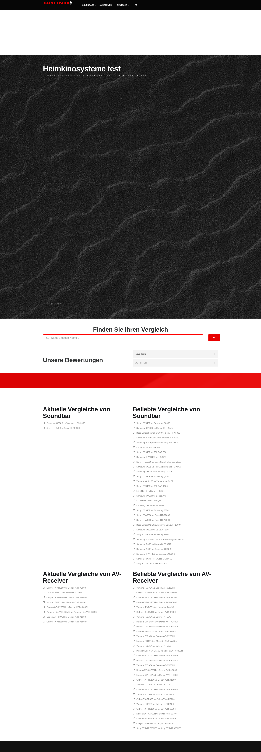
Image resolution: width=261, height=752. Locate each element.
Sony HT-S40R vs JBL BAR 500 (151, 452)
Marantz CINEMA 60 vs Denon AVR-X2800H (157, 621)
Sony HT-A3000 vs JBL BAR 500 (151, 563)
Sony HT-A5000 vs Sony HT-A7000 (153, 515)
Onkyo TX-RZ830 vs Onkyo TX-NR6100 (155, 699)
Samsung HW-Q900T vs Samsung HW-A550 (157, 437)
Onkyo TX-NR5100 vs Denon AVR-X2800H (156, 612)
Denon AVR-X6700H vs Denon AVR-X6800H (157, 670)
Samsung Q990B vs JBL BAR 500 (152, 529)
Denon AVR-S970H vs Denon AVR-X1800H (67, 617)
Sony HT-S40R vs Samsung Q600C (153, 423)
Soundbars (88, 5)
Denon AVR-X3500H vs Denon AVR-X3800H (157, 602)
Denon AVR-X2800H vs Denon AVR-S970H (156, 597)
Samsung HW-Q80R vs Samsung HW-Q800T (158, 442)
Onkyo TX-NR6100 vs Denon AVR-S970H (156, 709)
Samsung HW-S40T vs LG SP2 (151, 457)
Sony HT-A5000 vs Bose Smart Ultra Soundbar (158, 462)
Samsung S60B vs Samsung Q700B (153, 549)
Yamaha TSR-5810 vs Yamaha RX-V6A (155, 607)
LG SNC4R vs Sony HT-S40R (150, 491)
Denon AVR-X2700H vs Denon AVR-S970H (156, 714)
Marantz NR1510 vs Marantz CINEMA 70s (156, 641)
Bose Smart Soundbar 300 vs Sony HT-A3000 (158, 433)
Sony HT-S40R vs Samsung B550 (152, 534)
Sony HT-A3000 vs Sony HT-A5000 (153, 520)
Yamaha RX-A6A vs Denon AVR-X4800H (155, 665)
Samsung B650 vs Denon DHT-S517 (153, 544)
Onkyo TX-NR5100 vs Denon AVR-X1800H (156, 680)
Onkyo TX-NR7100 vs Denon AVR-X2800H (156, 592)
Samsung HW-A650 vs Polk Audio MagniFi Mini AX (160, 539)
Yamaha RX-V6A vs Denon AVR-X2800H (155, 588)
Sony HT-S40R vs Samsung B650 (152, 510)
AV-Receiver (106, 5)
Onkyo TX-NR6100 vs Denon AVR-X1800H (67, 621)
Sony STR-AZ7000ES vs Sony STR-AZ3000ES (158, 728)
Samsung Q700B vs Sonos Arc (151, 496)
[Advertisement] (130, 33)
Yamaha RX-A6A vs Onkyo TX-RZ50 (153, 646)
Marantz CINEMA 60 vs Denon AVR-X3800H (157, 626)
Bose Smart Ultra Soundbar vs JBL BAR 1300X (158, 525)
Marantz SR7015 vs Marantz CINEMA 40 (66, 602)
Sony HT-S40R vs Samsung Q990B (153, 476)
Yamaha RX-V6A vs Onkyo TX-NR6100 (155, 704)
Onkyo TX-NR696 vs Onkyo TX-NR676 (155, 723)
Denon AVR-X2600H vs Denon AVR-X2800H (68, 607)
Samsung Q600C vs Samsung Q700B (154, 471)
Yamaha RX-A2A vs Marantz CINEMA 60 (155, 694)
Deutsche (122, 5)
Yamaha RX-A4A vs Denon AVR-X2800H (155, 636)
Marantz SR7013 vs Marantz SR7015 (64, 592)
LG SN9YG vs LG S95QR (148, 500)
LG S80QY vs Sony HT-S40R (150, 505)
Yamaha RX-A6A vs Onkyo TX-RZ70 (153, 617)
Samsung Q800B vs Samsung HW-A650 (66, 423)
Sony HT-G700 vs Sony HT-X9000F (64, 428)
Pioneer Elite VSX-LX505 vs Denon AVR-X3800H (159, 651)
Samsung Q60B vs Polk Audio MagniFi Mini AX (158, 467)
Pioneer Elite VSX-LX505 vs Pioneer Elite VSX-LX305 (72, 612)
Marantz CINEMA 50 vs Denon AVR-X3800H (157, 660)
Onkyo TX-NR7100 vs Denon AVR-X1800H (67, 597)
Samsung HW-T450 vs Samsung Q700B (155, 554)
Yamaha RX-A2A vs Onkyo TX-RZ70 (153, 684)
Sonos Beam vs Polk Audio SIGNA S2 (154, 559)
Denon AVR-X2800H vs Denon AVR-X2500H (157, 689)
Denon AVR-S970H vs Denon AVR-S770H (156, 631)
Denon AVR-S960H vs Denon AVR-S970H (156, 718)
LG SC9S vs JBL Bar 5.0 (148, 447)
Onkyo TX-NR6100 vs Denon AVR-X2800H (67, 588)
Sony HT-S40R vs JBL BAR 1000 (152, 486)
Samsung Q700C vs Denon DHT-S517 (154, 428)
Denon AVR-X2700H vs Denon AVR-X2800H (157, 655)
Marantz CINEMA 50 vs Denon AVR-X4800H (157, 675)
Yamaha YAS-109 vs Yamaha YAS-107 (154, 481)
